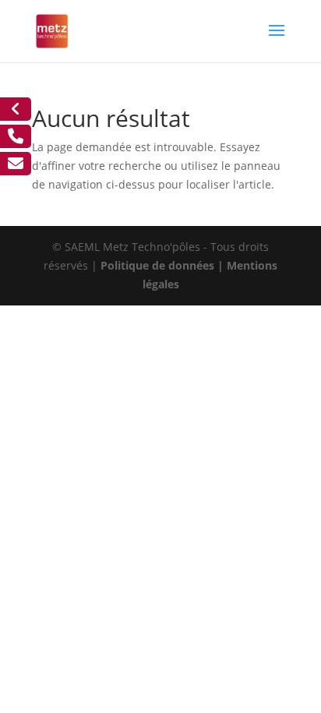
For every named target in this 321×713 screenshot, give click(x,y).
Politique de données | (164, 265)
